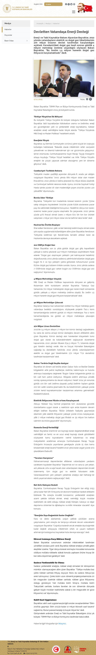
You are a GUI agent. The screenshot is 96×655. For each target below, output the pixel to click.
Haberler (8, 29)
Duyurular (8, 35)
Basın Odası (9, 41)
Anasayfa (40, 23)
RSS (41, 4)
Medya (48, 23)
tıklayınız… (62, 623)
